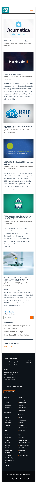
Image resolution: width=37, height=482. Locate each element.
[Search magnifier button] (31, 317)
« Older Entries (9, 312)
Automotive (8, 442)
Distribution (8, 450)
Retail (6, 463)
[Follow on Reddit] (24, 478)
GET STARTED (17, 5)
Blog (20, 43)
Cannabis (7, 445)
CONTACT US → (9, 346)
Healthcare (8, 455)
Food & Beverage (9, 453)
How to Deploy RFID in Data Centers (16, 335)
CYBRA (7, 43)
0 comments (7, 79)
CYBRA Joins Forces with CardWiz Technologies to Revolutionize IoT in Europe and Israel (18, 162)
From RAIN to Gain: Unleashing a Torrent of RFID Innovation (18, 127)
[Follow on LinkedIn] (16, 478)
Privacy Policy (26, 474)
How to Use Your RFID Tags (13, 332)
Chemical (7, 447)
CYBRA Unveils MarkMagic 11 (13, 74)
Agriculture (8, 437)
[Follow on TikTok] (27, 478)
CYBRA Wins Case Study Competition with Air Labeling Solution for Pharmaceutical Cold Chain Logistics (17, 217)
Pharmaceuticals (9, 460)
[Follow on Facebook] (9, 478)
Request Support (9, 391)
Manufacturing (9, 458)
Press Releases (26, 43)
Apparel (7, 440)
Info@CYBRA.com (17, 386)
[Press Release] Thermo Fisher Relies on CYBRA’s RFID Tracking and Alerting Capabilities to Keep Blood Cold (17, 279)
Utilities (7, 465)
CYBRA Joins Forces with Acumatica (16, 41)
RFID (5, 132)
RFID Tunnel (22, 407)
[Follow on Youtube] (20, 478)
